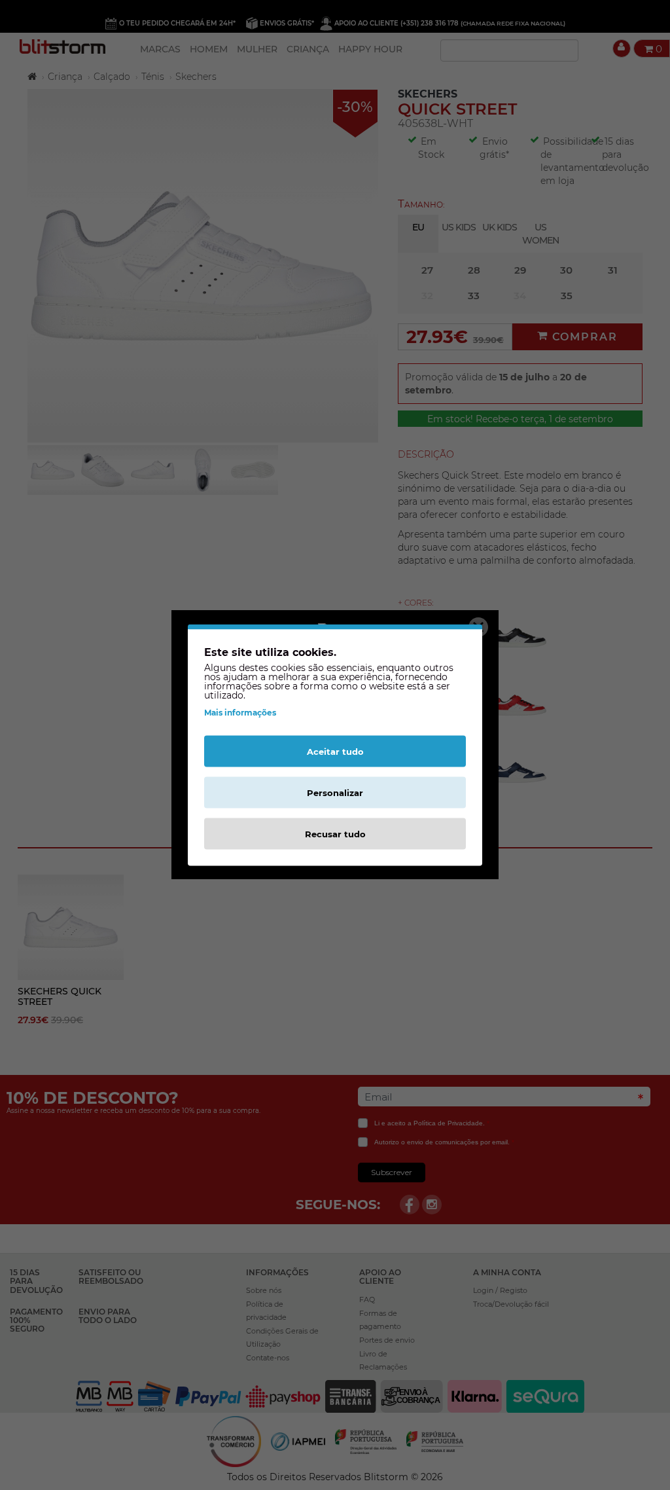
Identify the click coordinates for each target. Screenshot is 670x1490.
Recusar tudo (335, 834)
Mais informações (240, 713)
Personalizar (335, 793)
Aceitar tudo (335, 751)
